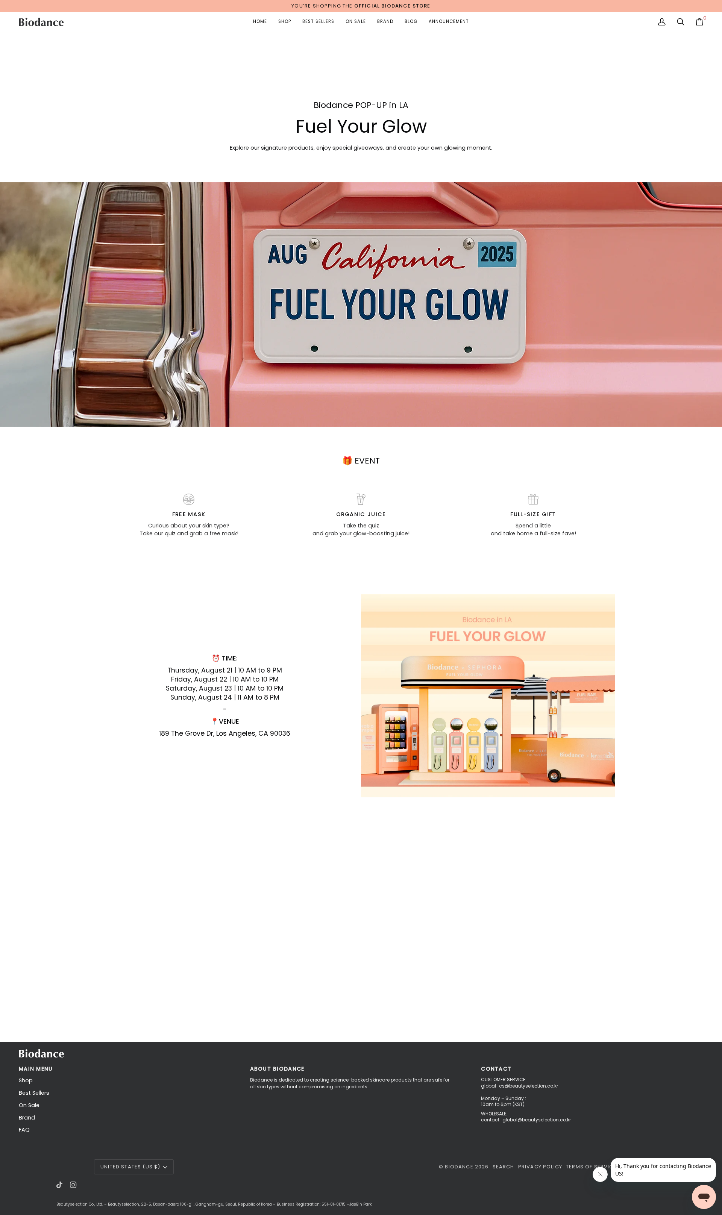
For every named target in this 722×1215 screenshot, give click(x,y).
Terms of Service (591, 1166)
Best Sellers (34, 1093)
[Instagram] (73, 1185)
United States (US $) (130, 1166)
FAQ (24, 1129)
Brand (27, 1117)
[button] (285, 22)
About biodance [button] (277, 1069)
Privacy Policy (540, 1166)
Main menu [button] (36, 1069)
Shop (26, 1080)
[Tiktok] (59, 1185)
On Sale (29, 1105)
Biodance (459, 1166)
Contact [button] (496, 1069)
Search (503, 1166)
